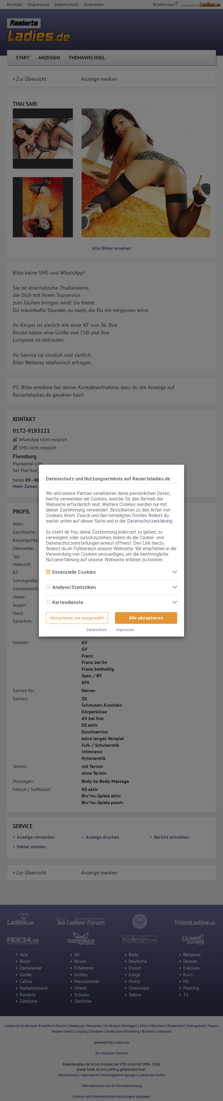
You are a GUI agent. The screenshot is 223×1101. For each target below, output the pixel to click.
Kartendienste (67, 602)
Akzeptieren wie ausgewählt (77, 618)
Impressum (125, 630)
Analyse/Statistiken (74, 587)
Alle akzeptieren (146, 618)
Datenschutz (97, 630)
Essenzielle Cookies (74, 572)
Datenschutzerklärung (149, 521)
